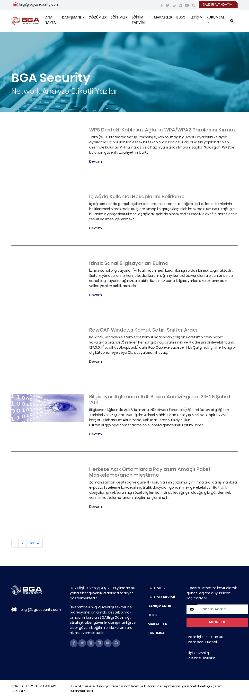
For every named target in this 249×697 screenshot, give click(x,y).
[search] (232, 21)
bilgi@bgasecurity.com (39, 4)
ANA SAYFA (50, 20)
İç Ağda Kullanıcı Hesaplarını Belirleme (137, 196)
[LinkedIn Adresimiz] (180, 5)
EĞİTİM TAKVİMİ (139, 20)
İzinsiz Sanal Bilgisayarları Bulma (129, 263)
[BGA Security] (25, 21)
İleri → (34, 542)
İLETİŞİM (196, 17)
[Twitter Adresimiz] (167, 5)
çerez (217, 686)
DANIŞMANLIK (73, 17)
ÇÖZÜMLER (98, 17)
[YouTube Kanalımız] (187, 5)
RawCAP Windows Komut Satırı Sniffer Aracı (143, 329)
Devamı (96, 161)
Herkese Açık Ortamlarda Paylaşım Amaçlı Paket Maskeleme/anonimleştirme (150, 472)
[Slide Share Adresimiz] (174, 5)
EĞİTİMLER (119, 17)
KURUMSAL (215, 17)
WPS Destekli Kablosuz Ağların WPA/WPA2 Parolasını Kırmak (162, 129)
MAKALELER (163, 17)
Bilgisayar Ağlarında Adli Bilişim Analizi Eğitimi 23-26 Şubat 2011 (160, 399)
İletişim (209, 658)
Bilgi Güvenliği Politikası (198, 655)
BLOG (181, 17)
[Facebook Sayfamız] (162, 5)
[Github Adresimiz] (194, 5)
